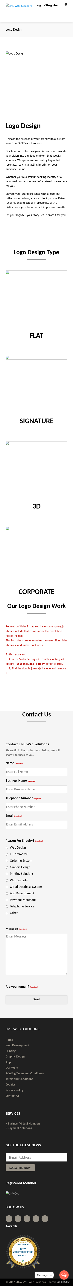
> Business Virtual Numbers (23, 1123)
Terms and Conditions (19, 1079)
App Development (22, 893)
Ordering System (21, 861)
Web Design (18, 848)
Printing (11, 1051)
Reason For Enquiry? (24, 841)
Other (14, 913)
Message (16, 929)
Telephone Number (23, 798)
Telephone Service (22, 906)
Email (14, 816)
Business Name (20, 781)
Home (9, 1039)
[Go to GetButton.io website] (64, 1282)
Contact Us (12, 1095)
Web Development (17, 1045)
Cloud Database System (26, 887)
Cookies (10, 1084)
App (8, 1062)
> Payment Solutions (19, 1128)
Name (14, 763)
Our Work (12, 1067)
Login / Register (47, 5)
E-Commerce (19, 854)
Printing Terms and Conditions (25, 1073)
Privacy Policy (14, 1090)
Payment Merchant (23, 900)
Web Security (19, 880)
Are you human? (22, 987)
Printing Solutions (22, 874)
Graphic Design (20, 867)
